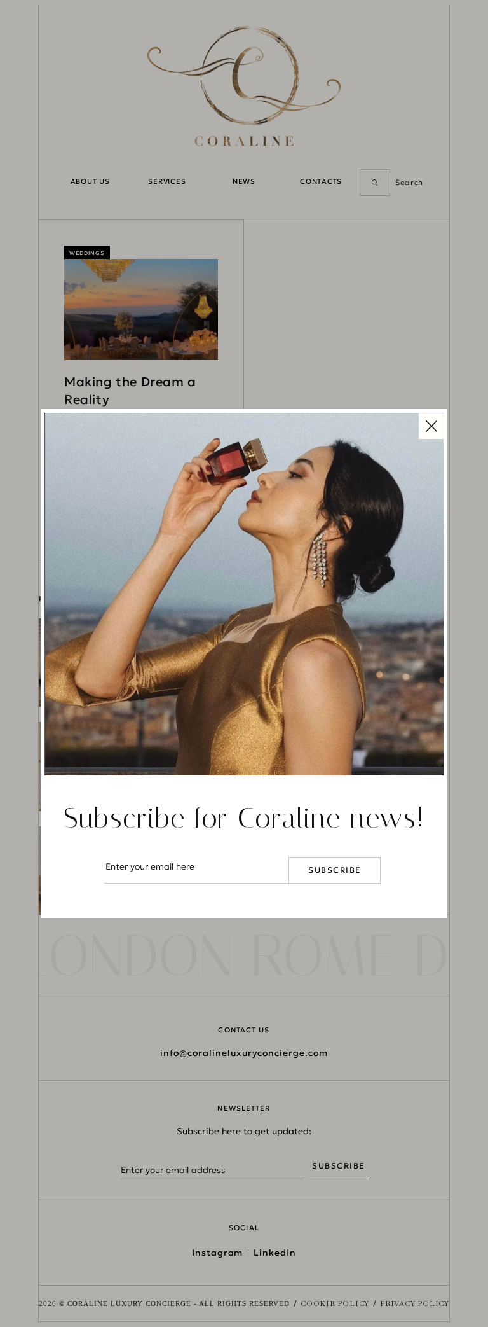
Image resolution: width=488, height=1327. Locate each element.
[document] (244, 663)
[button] (431, 425)
